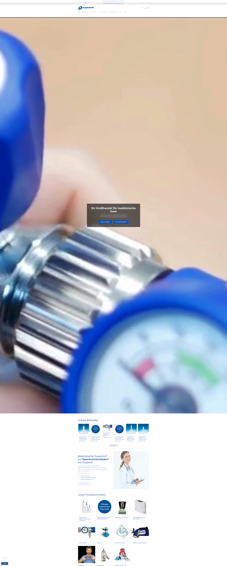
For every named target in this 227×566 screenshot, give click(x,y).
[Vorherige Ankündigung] (78, 1)
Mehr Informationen (84, 483)
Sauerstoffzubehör (120, 542)
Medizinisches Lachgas (121, 517)
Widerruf (4, 563)
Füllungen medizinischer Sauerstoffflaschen (103, 518)
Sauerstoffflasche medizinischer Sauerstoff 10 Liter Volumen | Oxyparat (131, 438)
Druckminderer (83, 542)
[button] (85, 12)
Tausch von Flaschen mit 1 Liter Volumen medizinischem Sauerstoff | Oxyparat (119, 438)
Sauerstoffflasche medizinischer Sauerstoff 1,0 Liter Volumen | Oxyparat (143, 438)
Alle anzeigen (113, 445)
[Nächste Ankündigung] (148, 1)
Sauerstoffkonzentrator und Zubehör (139, 518)
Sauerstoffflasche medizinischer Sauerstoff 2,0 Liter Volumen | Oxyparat (83, 438)
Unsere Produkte (105, 222)
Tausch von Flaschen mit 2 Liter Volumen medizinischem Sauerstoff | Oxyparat (95, 438)
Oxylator (99, 542)
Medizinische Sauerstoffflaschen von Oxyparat (85, 519)
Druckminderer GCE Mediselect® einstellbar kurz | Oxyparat (107, 434)
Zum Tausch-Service (121, 222)
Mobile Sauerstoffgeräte (139, 542)
